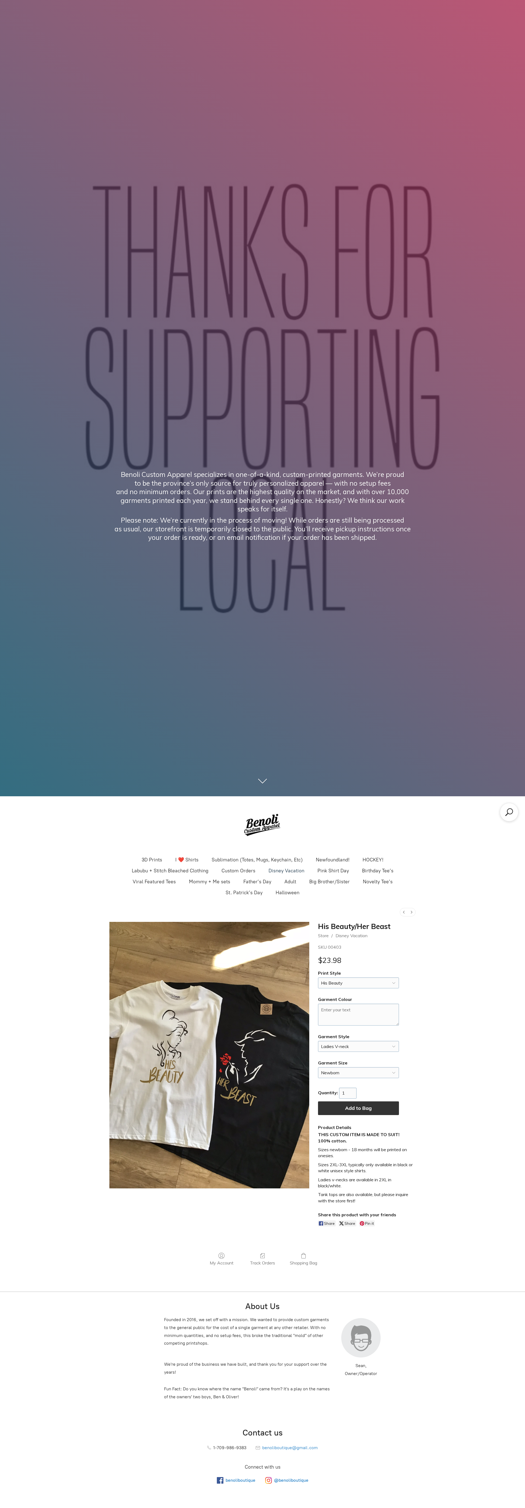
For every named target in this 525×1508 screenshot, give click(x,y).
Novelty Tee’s (378, 882)
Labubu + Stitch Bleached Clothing (170, 871)
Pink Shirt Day (333, 871)
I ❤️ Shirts (187, 860)
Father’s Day (257, 882)
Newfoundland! (332, 860)
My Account (222, 1263)
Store (323, 935)
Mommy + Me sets (209, 882)
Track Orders (262, 1263)
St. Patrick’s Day (244, 893)
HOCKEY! (373, 860)
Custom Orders (238, 871)
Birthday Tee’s (377, 871)
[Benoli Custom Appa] (262, 826)
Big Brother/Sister (329, 882)
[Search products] (509, 812)
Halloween (287, 893)
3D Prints (152, 860)
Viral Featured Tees (154, 882)
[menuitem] (404, 912)
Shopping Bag (303, 1263)
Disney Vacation (286, 871)
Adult (290, 882)
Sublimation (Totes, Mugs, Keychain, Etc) (257, 860)
